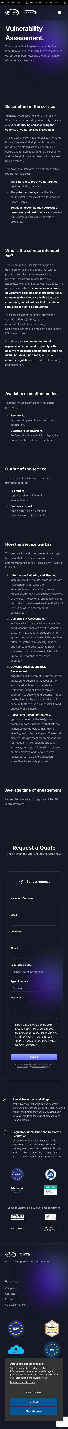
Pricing (9, 1299)
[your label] (21, 12)
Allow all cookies (34, 1411)
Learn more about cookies (22, 1382)
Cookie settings (33, 1393)
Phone (14, 948)
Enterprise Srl (22, 1261)
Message (16, 997)
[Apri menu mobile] (59, 12)
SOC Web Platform (15, 1304)
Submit (34, 1056)
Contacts (10, 1293)
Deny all (34, 1402)
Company (16, 931)
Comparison (11, 1288)
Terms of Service (39, 1067)
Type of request (20, 981)
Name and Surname (22, 898)
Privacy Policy (22, 1067)
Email (14, 914)
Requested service (21, 964)
